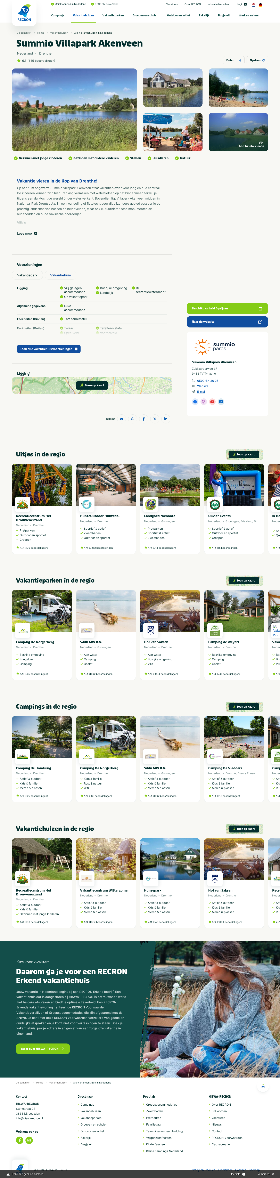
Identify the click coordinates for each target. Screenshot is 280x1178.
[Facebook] (19, 1140)
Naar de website (203, 322)
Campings (57, 15)
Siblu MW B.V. (91, 642)
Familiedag (153, 1124)
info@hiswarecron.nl (29, 1118)
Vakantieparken (113, 15)
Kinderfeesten (155, 1144)
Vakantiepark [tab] (27, 275)
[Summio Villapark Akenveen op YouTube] (212, 401)
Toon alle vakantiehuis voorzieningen (46, 349)
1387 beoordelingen (101, 922)
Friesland (246, 521)
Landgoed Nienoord (159, 516)
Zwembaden (154, 1111)
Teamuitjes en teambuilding (164, 1131)
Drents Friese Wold (250, 773)
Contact (217, 1131)
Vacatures (172, 4)
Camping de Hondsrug (33, 768)
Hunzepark (152, 890)
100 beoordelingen (36, 547)
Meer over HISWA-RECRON (39, 1049)
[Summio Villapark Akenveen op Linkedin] (221, 401)
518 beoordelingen (228, 795)
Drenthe (38, 525)
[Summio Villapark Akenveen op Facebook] (195, 401)
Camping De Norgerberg (35, 642)
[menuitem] (58, 15)
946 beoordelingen (164, 922)
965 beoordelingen (36, 673)
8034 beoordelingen (165, 673)
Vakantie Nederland (219, 4)
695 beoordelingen (36, 795)
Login (240, 4)
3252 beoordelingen (101, 547)
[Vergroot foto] (173, 87)
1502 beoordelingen (101, 673)
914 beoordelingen (164, 547)
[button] (262, 511)
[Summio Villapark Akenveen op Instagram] (203, 401)
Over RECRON (192, 4)
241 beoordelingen (228, 673)
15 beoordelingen (228, 547)
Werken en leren (249, 15)
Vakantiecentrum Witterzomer (104, 890)
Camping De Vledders (225, 768)
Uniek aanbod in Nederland (70, 4)
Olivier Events (219, 516)
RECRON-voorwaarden (227, 1137)
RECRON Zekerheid (106, 4)
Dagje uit (224, 15)
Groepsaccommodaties (161, 1104)
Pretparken (153, 1118)
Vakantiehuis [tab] (60, 275)
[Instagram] (29, 1140)
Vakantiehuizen (83, 15)
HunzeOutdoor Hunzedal (100, 516)
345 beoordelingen (41, 60)
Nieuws (217, 1124)
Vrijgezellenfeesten (159, 1137)
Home (40, 32)
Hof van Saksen (156, 642)
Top (263, 1087)
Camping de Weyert (223, 642)
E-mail (201, 391)
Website (202, 386)
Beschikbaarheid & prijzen (210, 308)
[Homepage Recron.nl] (20, 1169)
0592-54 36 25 (208, 380)
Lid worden (219, 1111)
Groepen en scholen (145, 15)
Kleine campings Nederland (164, 1151)
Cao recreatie (221, 1144)
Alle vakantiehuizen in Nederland (93, 32)
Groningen (168, 521)
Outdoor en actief (178, 15)
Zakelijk (204, 15)
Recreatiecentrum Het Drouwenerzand (33, 518)
